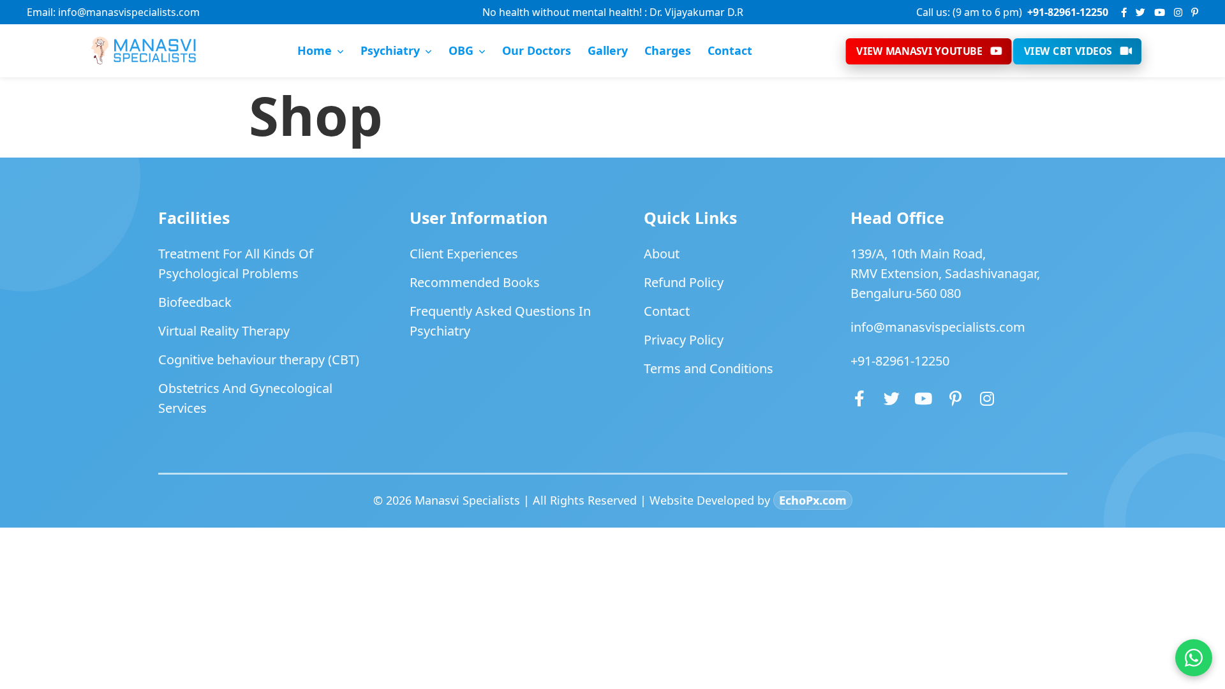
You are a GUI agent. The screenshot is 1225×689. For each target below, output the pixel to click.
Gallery (608, 50)
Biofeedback (195, 302)
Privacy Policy (684, 339)
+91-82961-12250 (899, 360)
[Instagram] (1178, 12)
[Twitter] (1140, 12)
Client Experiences (464, 253)
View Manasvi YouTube (919, 50)
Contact (730, 50)
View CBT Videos (1068, 50)
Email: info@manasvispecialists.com (113, 12)
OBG (461, 50)
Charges (667, 50)
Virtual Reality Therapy (224, 330)
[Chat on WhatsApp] (1193, 657)
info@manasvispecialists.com (937, 327)
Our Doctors (536, 50)
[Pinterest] (1194, 12)
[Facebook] (1124, 12)
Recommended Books (475, 282)
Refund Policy (684, 282)
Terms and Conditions (708, 368)
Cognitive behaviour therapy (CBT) (258, 359)
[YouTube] (1159, 12)
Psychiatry (390, 50)
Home (314, 50)
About (661, 253)
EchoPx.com (813, 500)
